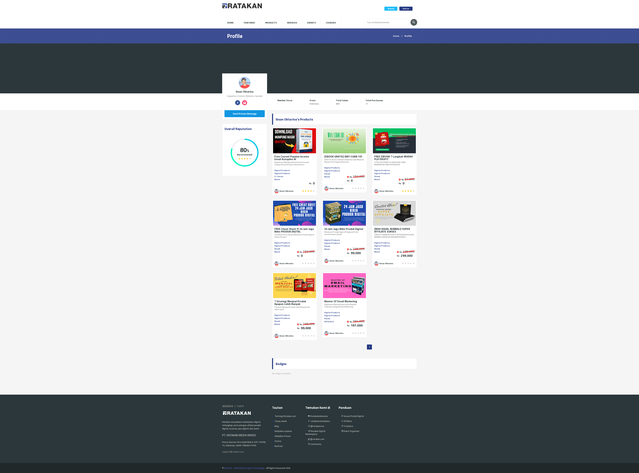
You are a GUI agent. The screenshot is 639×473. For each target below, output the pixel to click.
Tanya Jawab (281, 421)
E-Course (278, 176)
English (240, 406)
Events (311, 22)
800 (337, 103)
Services (292, 22)
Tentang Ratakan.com (285, 416)
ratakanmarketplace (320, 421)
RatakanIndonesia (319, 416)
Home (230, 22)
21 (367, 103)
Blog (277, 426)
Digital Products (282, 170)
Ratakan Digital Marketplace (315, 432)
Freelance (348, 426)
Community (315, 444)
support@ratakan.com (233, 451)
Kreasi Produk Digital (353, 416)
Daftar (406, 8)
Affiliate (347, 421)
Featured (249, 22)
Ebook (327, 173)
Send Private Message (245, 113)
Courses (331, 22)
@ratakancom (317, 426)
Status (278, 441)
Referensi (329, 321)
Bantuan (279, 446)
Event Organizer (351, 431)
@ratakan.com (317, 439)
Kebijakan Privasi (283, 436)
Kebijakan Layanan (283, 431)
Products (271, 22)
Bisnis (277, 179)
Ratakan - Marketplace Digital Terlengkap (244, 468)
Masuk (391, 8)
